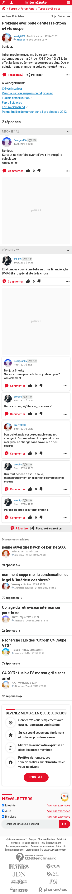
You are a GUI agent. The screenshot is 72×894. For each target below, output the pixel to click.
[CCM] (53, 866)
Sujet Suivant (59, 16)
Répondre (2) (15, 74)
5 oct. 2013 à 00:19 (23, 400)
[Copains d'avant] (19, 882)
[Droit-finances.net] (53, 874)
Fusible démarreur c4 (15, 98)
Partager (37, 74)
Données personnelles (17, 846)
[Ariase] (19, 889)
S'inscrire (36, 777)
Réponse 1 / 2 (10, 131)
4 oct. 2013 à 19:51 (23, 364)
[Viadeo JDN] (53, 882)
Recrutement (54, 843)
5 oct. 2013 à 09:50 (23, 428)
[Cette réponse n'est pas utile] (39, 171)
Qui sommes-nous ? (16, 839)
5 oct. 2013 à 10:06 (23, 468)
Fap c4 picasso (12, 102)
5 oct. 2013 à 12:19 (37, 39)
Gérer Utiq (61, 846)
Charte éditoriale (46, 839)
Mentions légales (15, 849)
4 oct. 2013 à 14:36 (23, 262)
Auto (7, 811)
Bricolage (10, 816)
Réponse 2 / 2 (10, 250)
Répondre (21, 528)
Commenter (15, 170)
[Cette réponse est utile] (28, 171)
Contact (15, 843)
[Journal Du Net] (19, 874)
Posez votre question (48, 528)
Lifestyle (9, 805)
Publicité (61, 839)
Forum (13, 8)
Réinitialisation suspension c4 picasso (27, 93)
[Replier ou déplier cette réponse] (68, 131)
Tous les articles (30, 843)
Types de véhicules (49, 8)
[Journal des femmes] (19, 866)
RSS (43, 843)
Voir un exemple (58, 805)
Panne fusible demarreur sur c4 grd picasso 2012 (34, 112)
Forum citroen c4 (13, 107)
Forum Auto (28, 8)
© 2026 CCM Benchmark (53, 849)
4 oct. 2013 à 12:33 (23, 144)
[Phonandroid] (53, 889)
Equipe (32, 839)
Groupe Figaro (32, 849)
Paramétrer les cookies (42, 846)
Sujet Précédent (15, 16)
